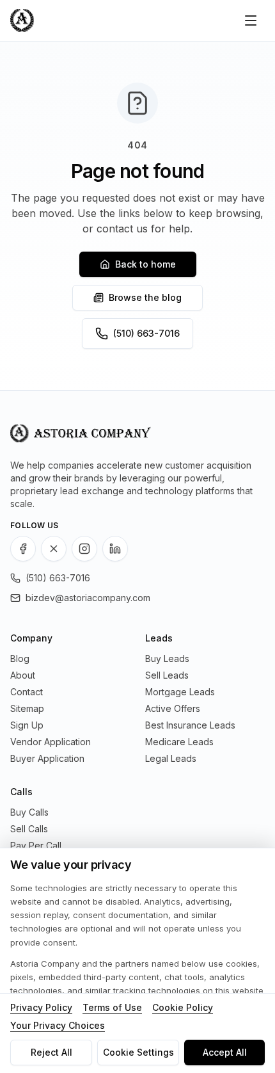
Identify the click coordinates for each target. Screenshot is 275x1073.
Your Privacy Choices (57, 1025)
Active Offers (172, 708)
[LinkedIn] (115, 548)
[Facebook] (23, 548)
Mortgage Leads (180, 691)
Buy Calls (29, 812)
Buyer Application (47, 758)
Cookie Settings (138, 1052)
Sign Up (26, 725)
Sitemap (27, 708)
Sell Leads (167, 675)
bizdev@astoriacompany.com (88, 597)
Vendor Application (50, 741)
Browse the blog (145, 297)
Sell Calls (29, 828)
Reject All (51, 1052)
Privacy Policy (41, 1007)
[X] (54, 548)
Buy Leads (167, 658)
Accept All (225, 1052)
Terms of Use (112, 1007)
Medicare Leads (179, 741)
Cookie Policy (182, 1007)
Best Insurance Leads (190, 725)
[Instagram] (84, 548)
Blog (19, 658)
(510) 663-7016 (146, 333)
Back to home (145, 264)
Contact (26, 691)
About (22, 675)
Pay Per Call (35, 845)
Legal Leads (170, 758)
